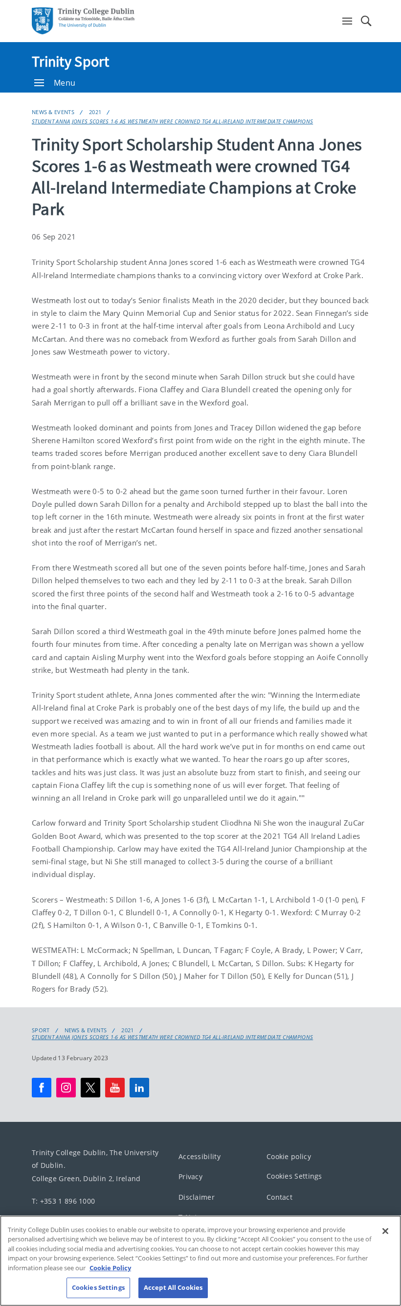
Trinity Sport (70, 61)
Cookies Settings (294, 1176)
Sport (41, 1030)
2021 (95, 112)
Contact (279, 1197)
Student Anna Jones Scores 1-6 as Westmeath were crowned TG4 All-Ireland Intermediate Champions (172, 121)
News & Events (53, 112)
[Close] (385, 1231)
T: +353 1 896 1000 (63, 1201)
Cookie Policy (110, 1267)
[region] (200, 1260)
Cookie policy (289, 1156)
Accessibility (199, 1156)
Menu (64, 82)
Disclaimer (196, 1197)
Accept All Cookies (173, 1287)
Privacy (190, 1176)
